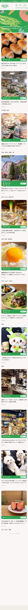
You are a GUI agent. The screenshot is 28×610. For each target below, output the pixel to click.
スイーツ (6, 529)
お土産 (3, 152)
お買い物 (6, 152)
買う (13, 152)
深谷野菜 (10, 152)
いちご (3, 529)
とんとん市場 (4, 110)
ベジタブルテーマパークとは (20, 7)
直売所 (8, 110)
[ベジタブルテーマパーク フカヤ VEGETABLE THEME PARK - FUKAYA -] (5, 6)
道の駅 (3, 324)
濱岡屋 (10, 529)
